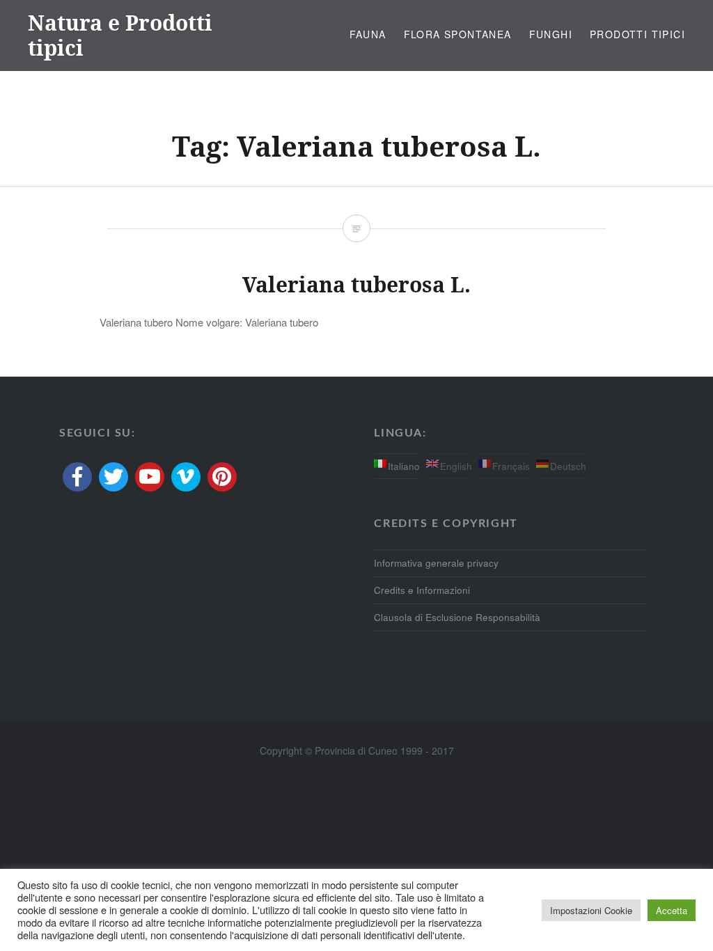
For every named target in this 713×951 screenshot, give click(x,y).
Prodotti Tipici (637, 34)
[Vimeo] (186, 477)
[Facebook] (77, 477)
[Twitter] (113, 477)
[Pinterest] (222, 477)
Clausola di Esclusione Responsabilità (457, 617)
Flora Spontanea (458, 34)
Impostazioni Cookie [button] (591, 910)
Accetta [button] (671, 910)
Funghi (550, 34)
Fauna (368, 34)
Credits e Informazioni (422, 590)
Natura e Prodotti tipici (120, 35)
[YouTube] (149, 477)
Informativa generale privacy (436, 562)
